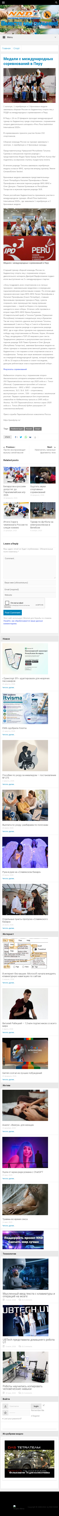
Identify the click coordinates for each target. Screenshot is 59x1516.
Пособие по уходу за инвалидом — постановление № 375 (29, 776)
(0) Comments (27, 1300)
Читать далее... (8, 687)
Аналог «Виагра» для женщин (18, 1125)
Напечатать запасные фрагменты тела (45, 450)
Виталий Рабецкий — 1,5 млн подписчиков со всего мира (29, 1024)
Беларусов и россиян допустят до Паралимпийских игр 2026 (14, 490)
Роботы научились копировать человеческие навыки (23, 1387)
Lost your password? (13, 1419)
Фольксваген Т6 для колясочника (29, 1472)
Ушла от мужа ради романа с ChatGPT (22, 1172)
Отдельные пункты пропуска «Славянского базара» (25, 920)
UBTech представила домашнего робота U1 (29, 1341)
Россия (29, 429)
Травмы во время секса (15, 1219)
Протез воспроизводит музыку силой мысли (14, 450)
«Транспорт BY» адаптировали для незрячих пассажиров (26, 679)
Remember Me (37, 1410)
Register (36, 1416)
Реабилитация (17, 429)
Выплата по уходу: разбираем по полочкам (25, 825)
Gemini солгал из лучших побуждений (22, 1073)
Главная (6, 48)
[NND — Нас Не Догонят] (29, 14)
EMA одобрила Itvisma (14, 728)
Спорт (16, 48)
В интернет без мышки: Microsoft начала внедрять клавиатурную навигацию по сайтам (29, 975)
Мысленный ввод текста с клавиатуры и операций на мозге (29, 1295)
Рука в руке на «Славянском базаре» (21, 872)
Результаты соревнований (15, 369)
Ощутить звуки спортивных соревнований (38, 489)
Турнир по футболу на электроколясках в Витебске (41, 524)
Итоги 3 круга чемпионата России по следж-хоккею (15, 524)
